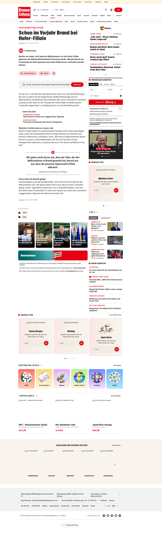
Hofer (24, 212)
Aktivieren (77, 84)
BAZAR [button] (112, 84)
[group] (26, 235)
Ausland (94, 15)
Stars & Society (69, 15)
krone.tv (119, 15)
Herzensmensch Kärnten (104, 21)
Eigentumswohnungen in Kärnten (106, 111)
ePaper (46, 2)
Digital (102, 15)
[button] (113, 15)
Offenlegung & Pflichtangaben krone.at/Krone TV (37, 495)
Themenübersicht (79, 268)
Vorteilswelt (36, 2)
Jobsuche (98, 2)
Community (54, 2)
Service (73, 21)
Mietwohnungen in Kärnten (106, 114)
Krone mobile (77, 2)
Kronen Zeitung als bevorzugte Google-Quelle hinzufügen (53, 84)
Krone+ (35, 15)
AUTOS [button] (106, 84)
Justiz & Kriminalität (41, 21)
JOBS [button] (100, 84)
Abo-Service (25, 506)
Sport (79, 15)
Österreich (44, 15)
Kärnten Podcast (82, 21)
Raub (24, 217)
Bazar (106, 2)
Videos (92, 21)
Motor (109, 15)
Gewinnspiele (66, 2)
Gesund (86, 15)
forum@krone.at (72, 271)
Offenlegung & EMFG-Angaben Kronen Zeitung (70, 495)
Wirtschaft (29, 21)
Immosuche (88, 2)
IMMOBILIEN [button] (94, 84)
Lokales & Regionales (55, 21)
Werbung (104, 500)
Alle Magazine (116, 445)
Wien (52, 15)
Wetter (116, 21)
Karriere (112, 500)
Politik (59, 15)
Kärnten (22, 43)
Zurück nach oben (70, 525)
